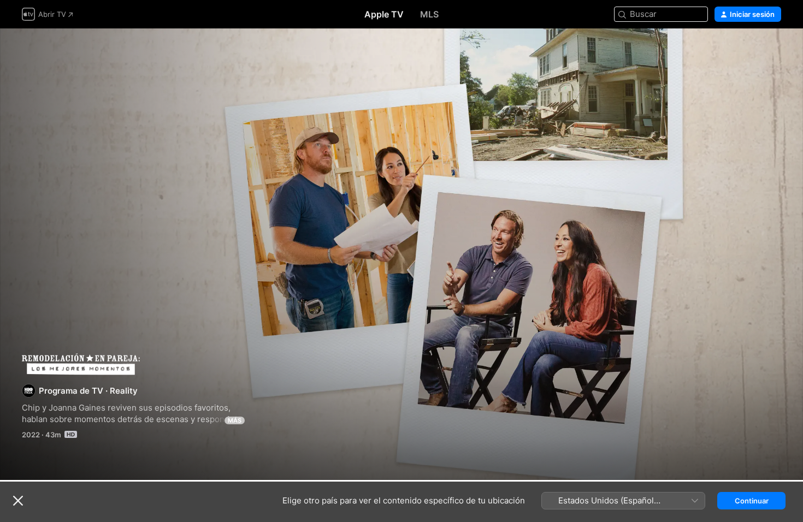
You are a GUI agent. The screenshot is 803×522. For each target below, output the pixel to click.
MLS (429, 14)
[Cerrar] (18, 501)
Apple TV (384, 14)
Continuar (752, 500)
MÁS (234, 420)
